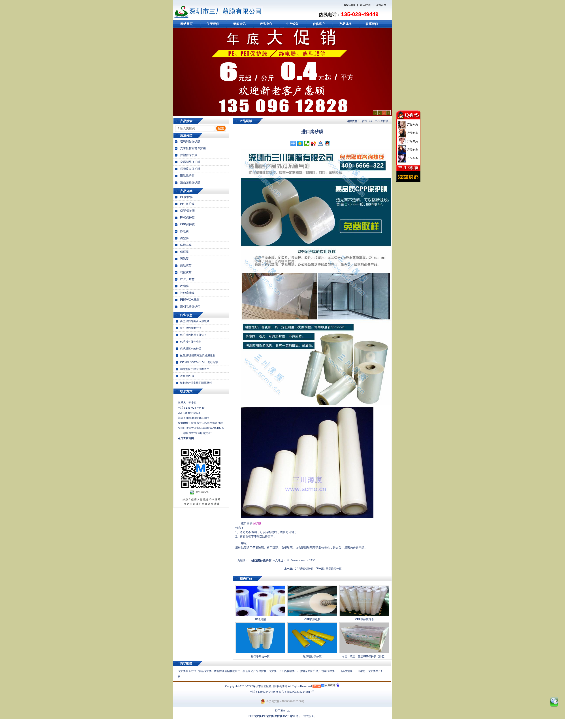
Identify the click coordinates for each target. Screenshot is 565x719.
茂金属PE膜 (187, 375)
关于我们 (213, 24)
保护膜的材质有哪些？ (193, 334)
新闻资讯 (239, 24)
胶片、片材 (187, 279)
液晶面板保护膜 (190, 182)
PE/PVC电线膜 (190, 299)
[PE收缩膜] (260, 615)
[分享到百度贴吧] (320, 143)
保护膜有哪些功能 (190, 341)
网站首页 (186, 24)
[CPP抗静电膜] (312, 615)
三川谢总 (360, 671)
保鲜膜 (184, 251)
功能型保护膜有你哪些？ (194, 369)
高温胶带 (186, 265)
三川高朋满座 (345, 671)
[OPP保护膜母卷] (364, 615)
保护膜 (256, 523)
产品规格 (345, 24)
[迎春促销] (282, 72)
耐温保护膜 (187, 175)
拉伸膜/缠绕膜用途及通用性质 (197, 355)
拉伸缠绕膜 (187, 292)
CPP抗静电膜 (312, 619)
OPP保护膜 (187, 210)
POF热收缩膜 (287, 671)
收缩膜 (184, 286)
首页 (364, 121)
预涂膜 (184, 258)
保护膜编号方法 (187, 671)
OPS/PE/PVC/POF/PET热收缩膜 (199, 362)
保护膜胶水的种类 (190, 348)
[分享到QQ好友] (327, 143)
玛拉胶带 (186, 272)
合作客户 (319, 24)
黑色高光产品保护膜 (254, 671)
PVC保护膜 (187, 217)
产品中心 (266, 24)
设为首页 (381, 5)
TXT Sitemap (282, 710)
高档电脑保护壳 (190, 306)
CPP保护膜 (187, 224)
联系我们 (372, 24)
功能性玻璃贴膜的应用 (227, 671)
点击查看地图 (186, 438)
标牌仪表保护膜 (190, 168)
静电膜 (184, 231)
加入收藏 (365, 5)
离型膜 (184, 238)
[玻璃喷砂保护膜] (312, 652)
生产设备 (292, 24)
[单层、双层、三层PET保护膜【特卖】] (364, 652)
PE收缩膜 (260, 619)
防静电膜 (186, 245)
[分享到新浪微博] (313, 143)
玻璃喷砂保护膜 (312, 656)
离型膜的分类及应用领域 (194, 321)
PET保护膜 (187, 204)
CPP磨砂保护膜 (304, 568)
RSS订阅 (349, 5)
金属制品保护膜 (190, 162)
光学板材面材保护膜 (193, 148)
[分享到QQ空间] (300, 143)
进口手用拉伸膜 (260, 656)
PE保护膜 (186, 197)
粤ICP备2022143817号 (301, 691)
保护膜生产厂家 (283, 716)
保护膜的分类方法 (190, 328)
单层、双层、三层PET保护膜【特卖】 (364, 656)
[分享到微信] (307, 143)
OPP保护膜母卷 (364, 619)
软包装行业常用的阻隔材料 (196, 382)
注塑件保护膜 (188, 155)
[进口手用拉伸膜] (260, 652)
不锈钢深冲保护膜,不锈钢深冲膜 (316, 671)
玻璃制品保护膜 (190, 141)
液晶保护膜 (205, 671)
